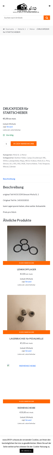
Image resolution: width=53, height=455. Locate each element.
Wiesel (5, 166)
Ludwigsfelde (13, 161)
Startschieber (31, 163)
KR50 (5, 161)
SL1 (11, 163)
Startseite (10, 29)
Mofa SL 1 (22, 29)
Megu (22, 161)
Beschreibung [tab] (9, 179)
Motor (32, 29)
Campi (29, 158)
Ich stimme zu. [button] (26, 451)
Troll (40, 163)
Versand (9, 127)
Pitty (48, 161)
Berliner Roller (20, 158)
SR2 (18, 163)
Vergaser (46, 163)
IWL (44, 158)
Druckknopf (37, 158)
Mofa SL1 (41, 161)
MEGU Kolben (31, 161)
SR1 (14, 163)
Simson (6, 163)
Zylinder (12, 166)
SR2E (23, 163)
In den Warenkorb (23, 143)
